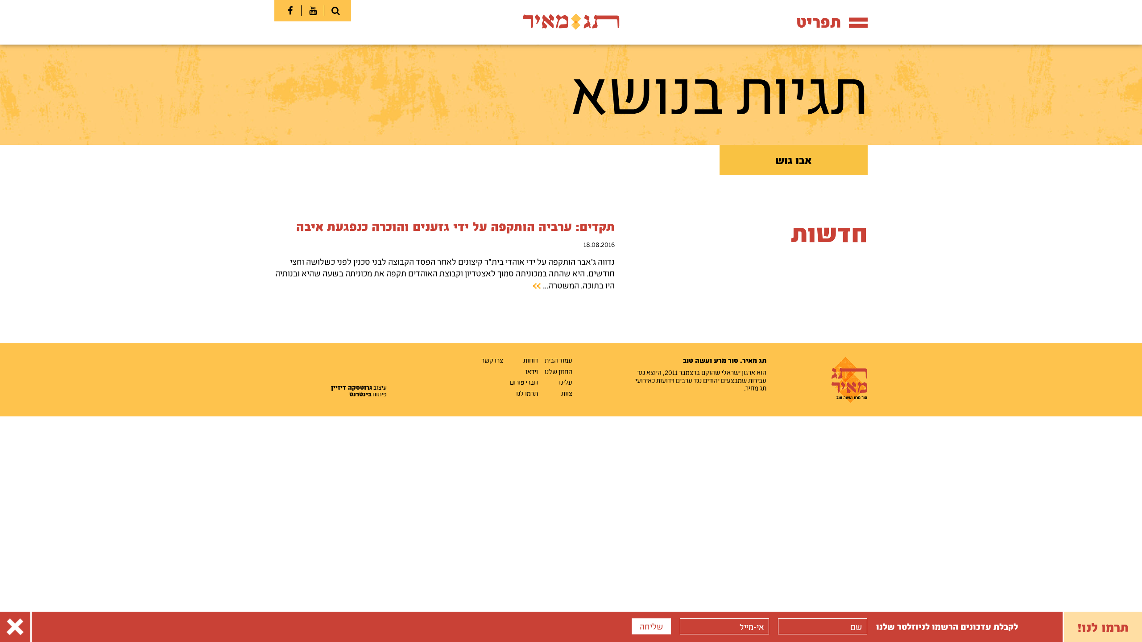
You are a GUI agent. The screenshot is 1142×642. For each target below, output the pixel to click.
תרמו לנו (527, 393)
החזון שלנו (558, 371)
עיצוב (359, 387)
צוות (566, 393)
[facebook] (290, 10)
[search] (335, 10)
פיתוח (368, 394)
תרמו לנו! (1103, 627)
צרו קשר (492, 360)
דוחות (530, 360)
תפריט (818, 21)
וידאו (531, 371)
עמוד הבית (558, 360)
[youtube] (312, 10)
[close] (15, 627)
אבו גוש (793, 160)
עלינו (565, 382)
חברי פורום (524, 382)
